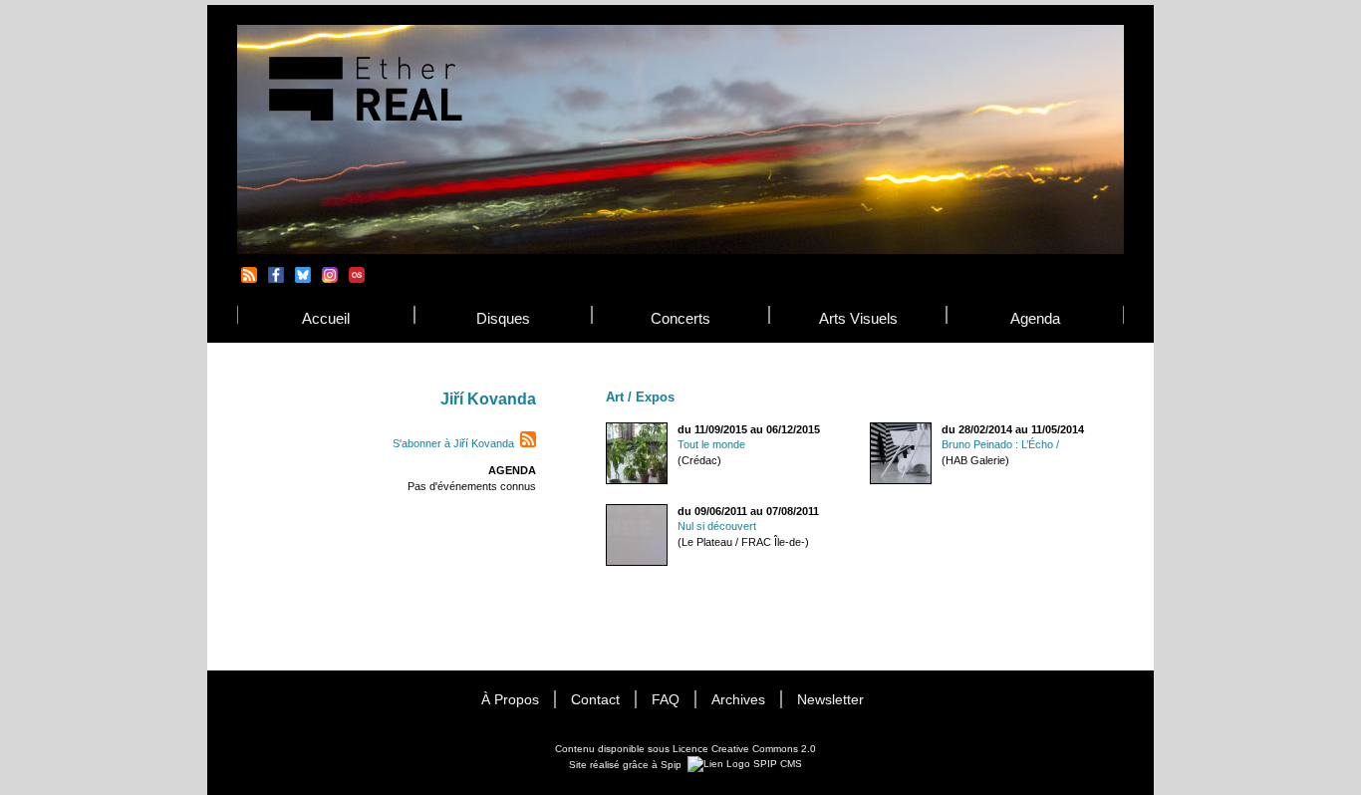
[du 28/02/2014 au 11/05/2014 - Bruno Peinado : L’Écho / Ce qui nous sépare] (901, 480)
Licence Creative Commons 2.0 (744, 748)
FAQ (666, 699)
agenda (1035, 318)
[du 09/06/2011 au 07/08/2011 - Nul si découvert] (637, 562)
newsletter (830, 699)
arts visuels (858, 318)
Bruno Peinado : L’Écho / (1000, 444)
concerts (680, 318)
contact (595, 699)
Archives (738, 699)
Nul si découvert (717, 526)
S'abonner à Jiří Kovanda (453, 443)
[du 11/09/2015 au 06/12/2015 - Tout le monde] (637, 480)
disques (503, 318)
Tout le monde (711, 444)
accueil (326, 318)
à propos (510, 699)
